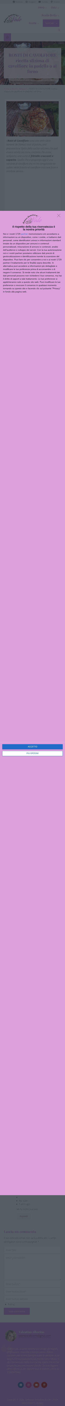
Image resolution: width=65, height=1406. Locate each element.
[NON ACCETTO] (59, 216)
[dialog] (32, 703)
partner (24, 234)
